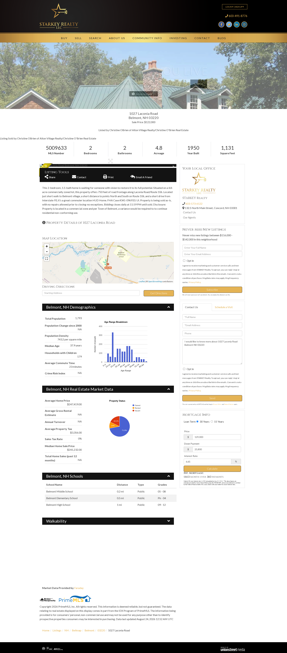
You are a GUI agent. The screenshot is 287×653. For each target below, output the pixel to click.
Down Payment (191, 443)
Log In (229, 6)
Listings (56, 630)
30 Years (204, 421)
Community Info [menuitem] (147, 38)
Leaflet (142, 281)
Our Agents (189, 217)
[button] (52, 165)
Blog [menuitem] (222, 38)
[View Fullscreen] (46, 258)
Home (45, 630)
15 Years (219, 421)
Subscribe (212, 289)
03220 (101, 630)
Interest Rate (190, 456)
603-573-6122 (194, 203)
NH (66, 630)
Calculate (212, 468)
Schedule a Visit (224, 307)
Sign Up (238, 6)
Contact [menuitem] (202, 38)
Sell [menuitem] (78, 38)
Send (212, 398)
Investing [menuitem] (178, 38)
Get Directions (158, 293)
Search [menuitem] (95, 38)
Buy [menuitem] (64, 38)
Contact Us (189, 212)
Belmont (89, 630)
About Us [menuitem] (117, 38)
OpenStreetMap (155, 281)
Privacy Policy (195, 282)
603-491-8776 (238, 16)
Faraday (79, 587)
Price (186, 431)
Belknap (76, 630)
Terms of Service (229, 404)
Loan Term (190, 421)
